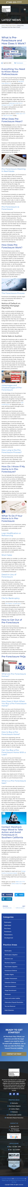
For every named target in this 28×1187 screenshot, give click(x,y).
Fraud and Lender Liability (12, 998)
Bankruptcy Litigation (11, 955)
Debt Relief (7, 925)
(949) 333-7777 (20, 113)
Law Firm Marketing (19, 1178)
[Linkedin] (10, 1094)
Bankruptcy (7, 922)
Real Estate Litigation (11, 967)
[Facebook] (17, 1094)
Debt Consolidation (10, 986)
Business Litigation (10, 963)
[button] (24, 9)
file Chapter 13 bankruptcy (13, 603)
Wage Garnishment (10, 990)
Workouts (8, 994)
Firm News (7, 928)
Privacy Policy (21, 1180)
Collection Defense (10, 982)
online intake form (16, 883)
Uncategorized (8, 938)
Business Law (9, 959)
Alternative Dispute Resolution (14, 1002)
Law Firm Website (6, 1178)
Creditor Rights (9, 974)
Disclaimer (13, 1180)
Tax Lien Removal (10, 1006)
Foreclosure (19, 63)
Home (3, 25)
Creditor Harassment (11, 978)
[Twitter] (14, 1094)
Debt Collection (9, 1010)
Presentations (8, 935)
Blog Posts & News (11, 25)
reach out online (8, 115)
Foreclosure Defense (11, 970)
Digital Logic (5, 1180)
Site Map (14, 1182)
